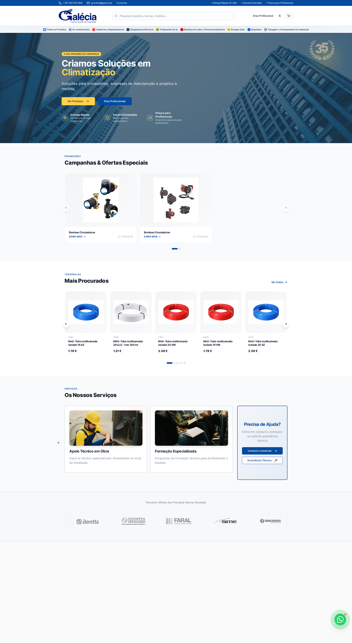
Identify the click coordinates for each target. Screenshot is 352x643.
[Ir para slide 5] (182, 363)
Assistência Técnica (259, 460)
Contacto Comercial (259, 450)
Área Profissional (263, 15)
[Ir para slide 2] (179, 248)
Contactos (121, 2)
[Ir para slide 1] (175, 248)
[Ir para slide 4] (179, 363)
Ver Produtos (75, 101)
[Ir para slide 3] (177, 363)
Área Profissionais (115, 101)
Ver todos (277, 282)
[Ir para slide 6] (184, 363)
